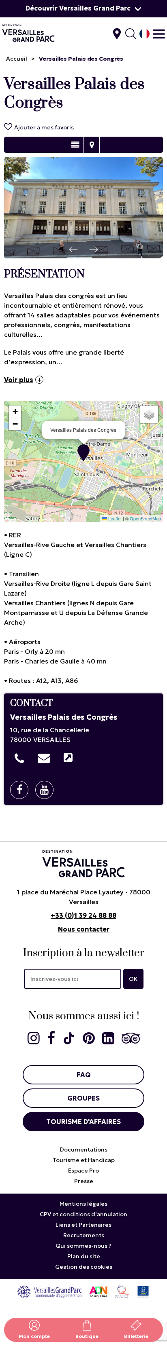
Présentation (75, 145)
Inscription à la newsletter (83, 953)
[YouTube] (47, 790)
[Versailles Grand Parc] (49, 1291)
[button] (83, 452)
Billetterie (136, 1336)
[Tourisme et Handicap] (143, 1291)
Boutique (86, 1336)
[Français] (144, 34)
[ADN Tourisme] (98, 1291)
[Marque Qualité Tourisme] (123, 1291)
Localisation (91, 145)
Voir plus (18, 380)
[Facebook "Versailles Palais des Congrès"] (22, 790)
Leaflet (114, 518)
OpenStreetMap (145, 518)
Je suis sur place (117, 33)
